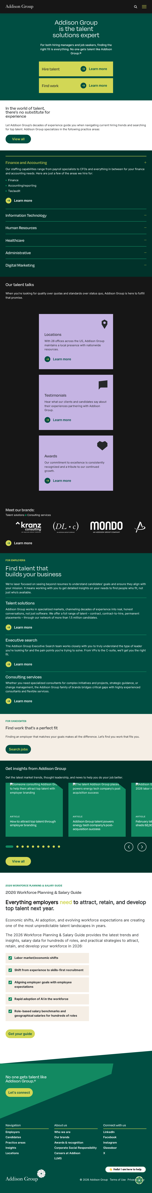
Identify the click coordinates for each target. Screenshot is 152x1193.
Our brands (61, 1137)
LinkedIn (109, 1132)
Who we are (62, 1132)
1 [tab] (7, 847)
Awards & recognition (68, 1143)
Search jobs (18, 749)
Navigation (13, 1125)
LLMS (58, 1158)
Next (144, 528)
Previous (128, 846)
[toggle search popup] (135, 6)
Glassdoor (110, 1148)
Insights (11, 1148)
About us (60, 1125)
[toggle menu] (144, 6)
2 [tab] (18, 847)
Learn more (98, 69)
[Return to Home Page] (26, 1176)
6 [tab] (39, 847)
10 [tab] (60, 847)
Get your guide (20, 1034)
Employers (13, 1132)
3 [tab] (23, 847)
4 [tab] (28, 847)
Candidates (13, 1137)
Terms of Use (118, 1180)
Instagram (110, 1143)
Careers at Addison (67, 1153)
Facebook (110, 1137)
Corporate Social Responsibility (75, 1148)
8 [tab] (49, 847)
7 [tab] (44, 847)
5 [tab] (34, 847)
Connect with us (114, 1125)
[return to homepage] (19, 6)
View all (18, 139)
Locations (12, 1153)
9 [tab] (54, 847)
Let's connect (19, 1093)
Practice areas (15, 1143)
